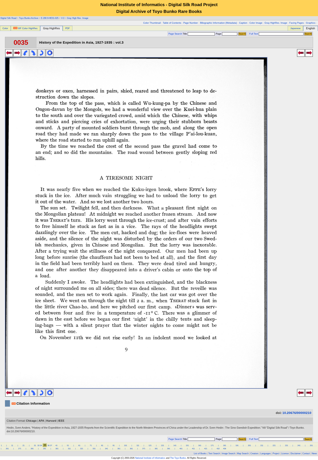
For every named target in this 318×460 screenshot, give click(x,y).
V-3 (62, 18)
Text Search (214, 453)
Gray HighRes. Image (276, 23)
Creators (254, 453)
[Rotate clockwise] (33, 56)
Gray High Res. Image (77, 18)
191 (237, 445)
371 (143, 449)
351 (118, 449)
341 (106, 449)
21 (24, 445)
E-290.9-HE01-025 (49, 18)
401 (181, 449)
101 (125, 445)
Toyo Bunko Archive (28, 18)
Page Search (175, 34)
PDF (67, 28)
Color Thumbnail (152, 23)
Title (185, 34)
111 (137, 445)
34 (41, 445)
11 (12, 445)
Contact (306, 453)
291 (44, 449)
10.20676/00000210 (296, 413)
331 (94, 449)
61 (79, 445)
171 (212, 445)
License (285, 453)
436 (224, 449)
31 (35, 445)
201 (249, 445)
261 (7, 449)
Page (218, 34)
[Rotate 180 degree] (41, 56)
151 (187, 445)
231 (286, 445)
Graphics (310, 23)
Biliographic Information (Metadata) (218, 23)
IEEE (61, 420)
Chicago (31, 420)
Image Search (228, 453)
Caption (243, 23)
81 (102, 445)
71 (91, 445)
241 (298, 445)
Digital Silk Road (8, 18)
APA (41, 420)
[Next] (17, 56)
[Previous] (9, 56)
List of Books (200, 453)
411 (193, 449)
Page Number (190, 23)
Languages (265, 453)
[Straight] (49, 56)
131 (162, 445)
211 (261, 445)
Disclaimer (296, 453)
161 (199, 445)
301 (56, 449)
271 (19, 449)
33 (38, 445)
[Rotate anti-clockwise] (25, 56)
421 (205, 449)
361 (131, 449)
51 (68, 445)
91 (114, 445)
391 (168, 449)
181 (224, 445)
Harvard (51, 420)
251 (311, 445)
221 (274, 445)
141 (174, 445)
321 (81, 449)
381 (156, 449)
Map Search (243, 453)
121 (150, 445)
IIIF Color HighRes (27, 28)
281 (32, 449)
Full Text (253, 34)
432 (218, 449)
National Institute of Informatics (150, 458)
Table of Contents (172, 23)
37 (51, 445)
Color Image (255, 23)
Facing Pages (296, 23)
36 (49, 445)
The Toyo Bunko (178, 458)
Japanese (295, 28)
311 (69, 449)
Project (276, 453)
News (314, 453)
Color (5, 28)
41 (56, 445)
